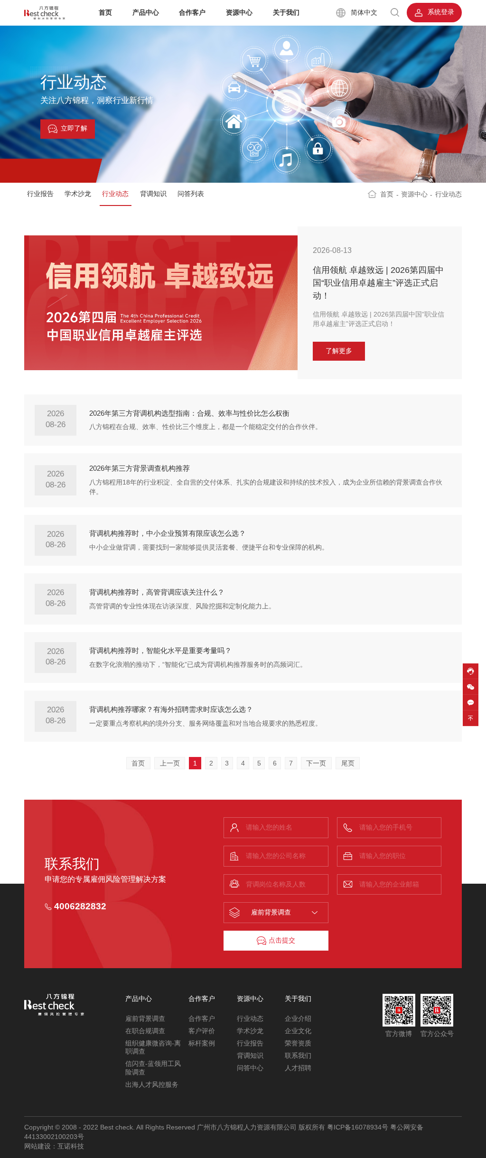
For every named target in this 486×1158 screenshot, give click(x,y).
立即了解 (74, 128)
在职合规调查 (145, 1031)
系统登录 (440, 12)
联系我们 (298, 1055)
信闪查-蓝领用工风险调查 (153, 1068)
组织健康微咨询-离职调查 (153, 1047)
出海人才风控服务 (151, 1084)
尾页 (348, 763)
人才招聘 (298, 1068)
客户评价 (201, 1031)
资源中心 (239, 12)
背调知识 (153, 193)
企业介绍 (298, 1018)
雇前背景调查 (145, 1018)
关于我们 (286, 12)
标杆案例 (201, 1043)
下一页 (316, 763)
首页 (105, 12)
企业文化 (298, 1031)
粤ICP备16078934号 (357, 1127)
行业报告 (40, 193)
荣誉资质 (298, 1043)
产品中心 (145, 12)
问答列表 (191, 193)
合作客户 (192, 12)
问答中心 (250, 1068)
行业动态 (115, 193)
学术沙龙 (78, 193)
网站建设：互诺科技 (54, 1146)
